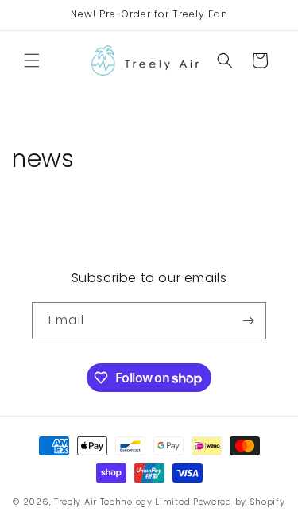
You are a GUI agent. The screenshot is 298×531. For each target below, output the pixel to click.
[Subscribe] (247, 320)
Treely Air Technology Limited (122, 501)
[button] (31, 60)
